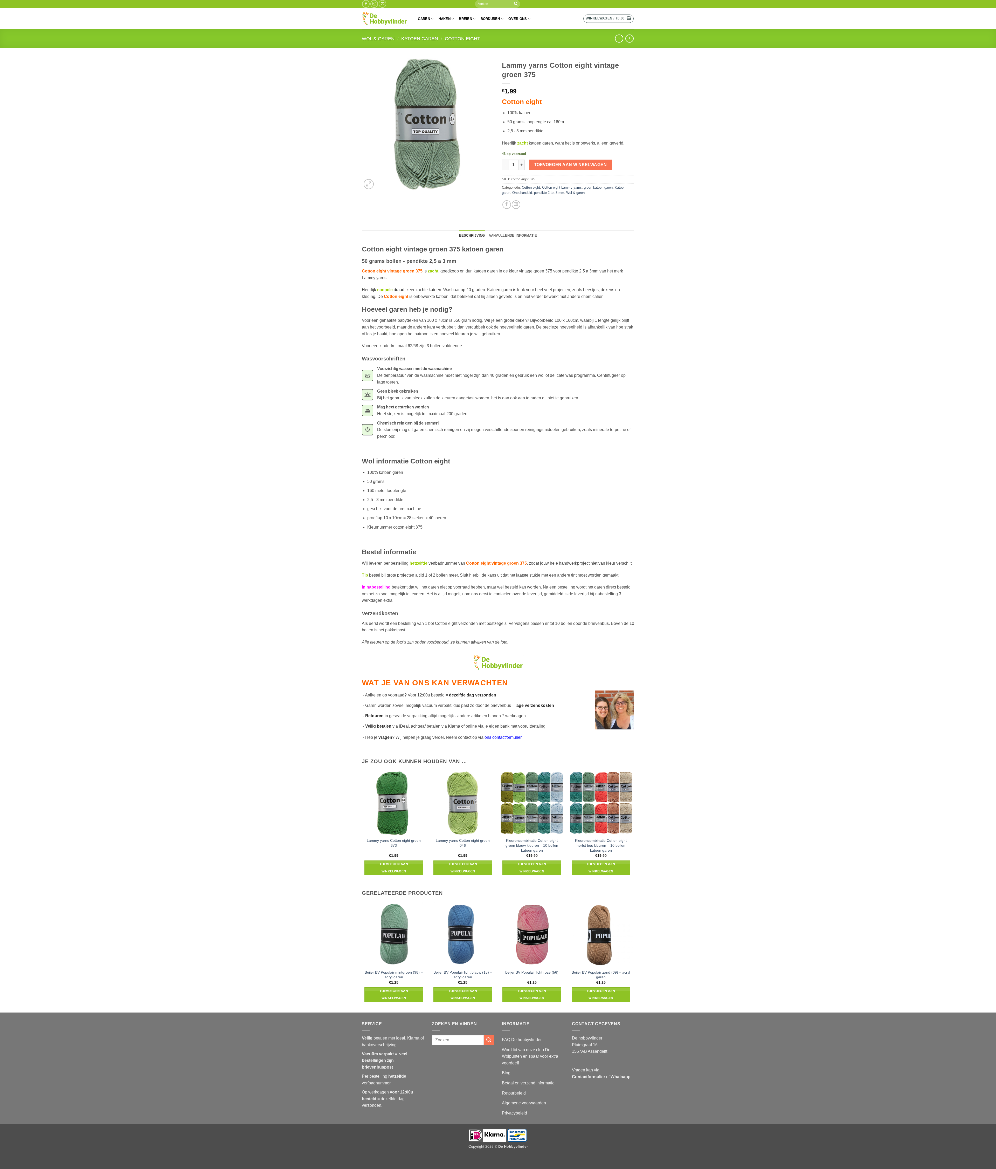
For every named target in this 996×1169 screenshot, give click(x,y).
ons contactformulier (503, 737)
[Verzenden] (516, 4)
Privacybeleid (514, 1113)
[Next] (633, 957)
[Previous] (362, 957)
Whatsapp (621, 1077)
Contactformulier (588, 1077)
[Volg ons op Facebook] (366, 4)
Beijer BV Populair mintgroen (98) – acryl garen (394, 974)
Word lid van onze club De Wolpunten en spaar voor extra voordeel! (530, 1056)
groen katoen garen (598, 187)
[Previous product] (629, 39)
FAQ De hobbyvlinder (522, 1039)
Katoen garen (419, 38)
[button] (608, 19)
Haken (445, 19)
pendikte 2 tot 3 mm (549, 193)
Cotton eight (462, 38)
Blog (506, 1073)
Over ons (517, 19)
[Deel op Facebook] (506, 204)
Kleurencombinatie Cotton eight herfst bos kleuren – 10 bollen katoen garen (601, 845)
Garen (424, 19)
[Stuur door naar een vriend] (516, 204)
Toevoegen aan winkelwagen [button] (393, 868)
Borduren (490, 19)
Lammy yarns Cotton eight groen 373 (394, 842)
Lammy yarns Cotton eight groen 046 (463, 842)
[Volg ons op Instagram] (374, 4)
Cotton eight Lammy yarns (562, 187)
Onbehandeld (522, 193)
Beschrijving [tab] (472, 235)
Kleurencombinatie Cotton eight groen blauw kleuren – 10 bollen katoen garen (532, 845)
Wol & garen (378, 38)
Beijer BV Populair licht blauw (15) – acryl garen (462, 974)
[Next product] (619, 39)
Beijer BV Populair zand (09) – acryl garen (601, 974)
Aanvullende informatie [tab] (513, 235)
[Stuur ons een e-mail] (382, 4)
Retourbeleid (514, 1093)
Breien (465, 19)
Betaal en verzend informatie (528, 1083)
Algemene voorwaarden (524, 1103)
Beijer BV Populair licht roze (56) (531, 972)
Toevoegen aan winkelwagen (570, 164)
